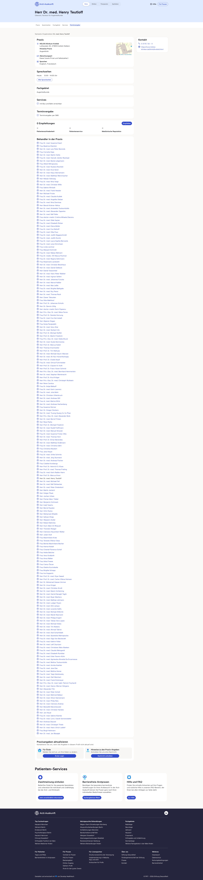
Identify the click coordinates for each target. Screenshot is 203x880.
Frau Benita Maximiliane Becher (52, 544)
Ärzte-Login (59, 756)
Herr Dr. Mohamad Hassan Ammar (53, 582)
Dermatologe (129, 841)
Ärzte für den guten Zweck (72, 868)
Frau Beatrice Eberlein (48, 146)
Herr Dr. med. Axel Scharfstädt (51, 633)
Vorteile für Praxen (69, 855)
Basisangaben (68, 860)
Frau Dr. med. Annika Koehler (51, 665)
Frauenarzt (129, 835)
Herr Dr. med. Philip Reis (49, 701)
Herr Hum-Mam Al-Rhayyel (50, 526)
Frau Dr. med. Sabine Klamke (51, 716)
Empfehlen (127, 123)
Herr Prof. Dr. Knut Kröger (49, 377)
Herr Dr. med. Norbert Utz (50, 330)
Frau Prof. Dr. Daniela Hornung (51, 315)
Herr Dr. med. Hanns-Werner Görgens (54, 686)
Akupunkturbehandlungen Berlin (91, 827)
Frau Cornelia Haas (47, 152)
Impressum (156, 855)
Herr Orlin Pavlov (46, 511)
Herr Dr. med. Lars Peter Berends (52, 149)
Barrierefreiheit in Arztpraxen (45, 857)
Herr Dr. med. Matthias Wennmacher (54, 176)
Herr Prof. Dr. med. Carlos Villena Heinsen (56, 579)
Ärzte (86, 4)
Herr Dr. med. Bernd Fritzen (50, 419)
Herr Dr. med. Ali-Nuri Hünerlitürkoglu (54, 357)
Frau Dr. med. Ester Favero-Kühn (52, 656)
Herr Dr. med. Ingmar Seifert (50, 277)
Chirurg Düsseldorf (41, 838)
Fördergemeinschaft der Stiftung (133, 857)
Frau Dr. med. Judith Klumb (50, 238)
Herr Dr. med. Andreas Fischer (51, 461)
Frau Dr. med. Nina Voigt (49, 182)
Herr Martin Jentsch (47, 490)
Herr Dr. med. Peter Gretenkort (51, 487)
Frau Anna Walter (46, 558)
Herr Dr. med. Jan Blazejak (50, 733)
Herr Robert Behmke (48, 523)
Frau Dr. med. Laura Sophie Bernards (54, 241)
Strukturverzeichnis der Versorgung (101, 855)
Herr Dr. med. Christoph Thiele (51, 725)
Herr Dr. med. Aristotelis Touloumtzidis (54, 208)
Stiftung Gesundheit (129, 855)
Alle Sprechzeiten (44, 80)
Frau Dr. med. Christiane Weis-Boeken (54, 647)
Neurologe (129, 827)
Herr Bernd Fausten (47, 508)
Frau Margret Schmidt (48, 250)
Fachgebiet (56, 25)
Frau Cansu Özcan (47, 564)
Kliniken (94, 4)
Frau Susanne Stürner (48, 407)
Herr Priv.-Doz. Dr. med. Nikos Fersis (54, 312)
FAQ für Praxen (68, 857)
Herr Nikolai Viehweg (48, 179)
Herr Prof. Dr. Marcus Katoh (50, 345)
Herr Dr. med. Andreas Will (50, 398)
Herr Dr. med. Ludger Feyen (50, 603)
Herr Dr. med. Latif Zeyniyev (50, 644)
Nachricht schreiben (105, 756)
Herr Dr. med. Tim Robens (50, 627)
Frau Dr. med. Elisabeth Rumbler (52, 653)
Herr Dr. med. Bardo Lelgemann (52, 161)
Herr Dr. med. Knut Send (49, 170)
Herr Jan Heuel (45, 713)
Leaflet (121, 54)
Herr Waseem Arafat (47, 520)
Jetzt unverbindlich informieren (51, 798)
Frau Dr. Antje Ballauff (48, 386)
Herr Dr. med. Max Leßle (49, 285)
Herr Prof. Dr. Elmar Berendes (51, 440)
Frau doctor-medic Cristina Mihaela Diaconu (57, 217)
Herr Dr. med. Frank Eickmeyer (52, 680)
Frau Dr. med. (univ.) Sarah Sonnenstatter (55, 719)
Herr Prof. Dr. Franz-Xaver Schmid (53, 369)
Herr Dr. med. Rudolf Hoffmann (52, 428)
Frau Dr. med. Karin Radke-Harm (52, 472)
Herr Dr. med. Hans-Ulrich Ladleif (52, 728)
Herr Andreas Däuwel (48, 722)
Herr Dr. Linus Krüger (48, 585)
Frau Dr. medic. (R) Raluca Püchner (53, 256)
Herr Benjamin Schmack (49, 502)
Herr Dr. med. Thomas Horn (50, 437)
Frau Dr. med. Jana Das (48, 668)
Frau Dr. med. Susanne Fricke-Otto (53, 434)
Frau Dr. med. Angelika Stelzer (51, 199)
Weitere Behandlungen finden (90, 844)
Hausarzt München (41, 824)
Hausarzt (128, 833)
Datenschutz (156, 857)
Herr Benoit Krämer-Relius (50, 205)
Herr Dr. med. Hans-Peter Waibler (53, 274)
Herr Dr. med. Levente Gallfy (51, 609)
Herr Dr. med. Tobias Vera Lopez (52, 621)
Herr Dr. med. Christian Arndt (51, 588)
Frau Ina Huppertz (46, 573)
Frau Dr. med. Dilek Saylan (50, 220)
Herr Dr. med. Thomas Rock (50, 294)
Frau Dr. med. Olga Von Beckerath (53, 639)
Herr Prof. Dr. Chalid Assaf (50, 360)
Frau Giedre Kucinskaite (49, 567)
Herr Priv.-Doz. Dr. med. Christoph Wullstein (57, 380)
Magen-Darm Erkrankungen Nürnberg (93, 824)
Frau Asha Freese (46, 561)
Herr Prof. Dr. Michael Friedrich (52, 425)
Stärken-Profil (67, 866)
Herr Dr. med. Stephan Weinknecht (53, 374)
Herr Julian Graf (46, 535)
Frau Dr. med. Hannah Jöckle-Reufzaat (54, 158)
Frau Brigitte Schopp (48, 570)
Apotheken (115, 4)
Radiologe (128, 824)
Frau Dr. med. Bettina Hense (50, 671)
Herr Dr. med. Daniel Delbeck (51, 268)
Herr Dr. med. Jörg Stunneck (51, 458)
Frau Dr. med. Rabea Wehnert (51, 253)
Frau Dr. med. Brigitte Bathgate (52, 288)
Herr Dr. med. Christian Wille (51, 185)
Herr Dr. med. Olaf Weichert (50, 677)
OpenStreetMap (128, 54)
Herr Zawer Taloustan (48, 297)
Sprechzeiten (46, 25)
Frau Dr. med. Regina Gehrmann (52, 259)
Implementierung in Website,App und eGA (99, 859)
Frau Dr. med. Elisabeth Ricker (51, 223)
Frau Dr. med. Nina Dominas (50, 202)
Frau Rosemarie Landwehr (50, 262)
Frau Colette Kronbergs (49, 464)
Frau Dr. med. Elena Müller (50, 226)
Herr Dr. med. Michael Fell (50, 481)
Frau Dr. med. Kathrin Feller (50, 642)
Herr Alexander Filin (47, 689)
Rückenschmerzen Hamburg (90, 841)
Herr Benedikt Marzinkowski (50, 707)
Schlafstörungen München (89, 830)
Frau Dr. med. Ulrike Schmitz (51, 455)
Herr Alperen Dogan (47, 321)
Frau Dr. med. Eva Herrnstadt (51, 318)
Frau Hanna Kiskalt (47, 547)
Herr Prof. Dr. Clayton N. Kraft (51, 366)
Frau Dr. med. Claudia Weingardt (52, 650)
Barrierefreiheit (157, 863)
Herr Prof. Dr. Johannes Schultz (52, 303)
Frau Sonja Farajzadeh (48, 324)
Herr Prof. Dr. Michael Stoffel (51, 333)
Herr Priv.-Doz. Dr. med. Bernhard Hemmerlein (58, 371)
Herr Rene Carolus (47, 383)
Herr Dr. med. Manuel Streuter (51, 431)
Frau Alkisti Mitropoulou (49, 164)
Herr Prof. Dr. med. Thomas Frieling (53, 469)
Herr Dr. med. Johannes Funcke (52, 280)
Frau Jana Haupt (46, 452)
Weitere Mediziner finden (43, 844)
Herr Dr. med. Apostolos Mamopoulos (54, 636)
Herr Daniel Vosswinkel (48, 271)
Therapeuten (104, 4)
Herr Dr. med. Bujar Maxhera (51, 597)
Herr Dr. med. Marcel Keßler (50, 283)
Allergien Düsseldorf (87, 835)
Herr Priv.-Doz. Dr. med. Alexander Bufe (55, 416)
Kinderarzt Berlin (41, 830)
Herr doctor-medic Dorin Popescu (53, 309)
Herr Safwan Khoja (47, 517)
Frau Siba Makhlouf (47, 300)
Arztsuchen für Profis (96, 862)
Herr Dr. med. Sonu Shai (49, 327)
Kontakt (124, 863)
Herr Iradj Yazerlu (46, 505)
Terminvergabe (75, 25)
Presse (124, 860)
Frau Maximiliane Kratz (48, 538)
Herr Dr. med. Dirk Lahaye (50, 606)
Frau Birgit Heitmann (48, 731)
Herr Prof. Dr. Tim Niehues (50, 351)
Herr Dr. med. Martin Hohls (50, 155)
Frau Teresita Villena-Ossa (50, 541)
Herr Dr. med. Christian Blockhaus (53, 265)
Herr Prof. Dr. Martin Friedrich (51, 336)
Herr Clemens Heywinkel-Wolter (52, 532)
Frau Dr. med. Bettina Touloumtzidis (53, 662)
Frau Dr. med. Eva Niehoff (49, 229)
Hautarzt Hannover (41, 835)
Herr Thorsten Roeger (48, 529)
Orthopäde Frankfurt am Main (45, 841)
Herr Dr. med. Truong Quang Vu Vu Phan (55, 413)
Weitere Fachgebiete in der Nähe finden (139, 844)
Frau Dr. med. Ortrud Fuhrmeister (52, 363)
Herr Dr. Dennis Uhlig (48, 306)
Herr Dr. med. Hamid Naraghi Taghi (53, 594)
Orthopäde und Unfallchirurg (135, 838)
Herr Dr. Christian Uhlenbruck (51, 395)
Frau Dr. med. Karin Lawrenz (50, 389)
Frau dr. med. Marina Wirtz (50, 401)
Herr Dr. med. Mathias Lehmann (52, 600)
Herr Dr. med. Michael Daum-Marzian (54, 354)
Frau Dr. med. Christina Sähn (51, 446)
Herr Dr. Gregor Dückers (49, 410)
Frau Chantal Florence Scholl (51, 550)
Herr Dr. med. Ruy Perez (49, 291)
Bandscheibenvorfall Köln (89, 833)
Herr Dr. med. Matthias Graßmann (53, 443)
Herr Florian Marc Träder (49, 499)
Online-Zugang (68, 863)
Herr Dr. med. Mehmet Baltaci (51, 695)
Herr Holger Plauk (46, 493)
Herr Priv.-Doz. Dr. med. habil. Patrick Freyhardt (58, 683)
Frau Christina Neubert (48, 449)
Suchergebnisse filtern (92, 798)
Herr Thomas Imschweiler (49, 348)
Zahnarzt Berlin (40, 827)
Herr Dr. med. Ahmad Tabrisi (51, 630)
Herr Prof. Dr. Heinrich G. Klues (51, 466)
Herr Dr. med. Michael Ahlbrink (51, 612)
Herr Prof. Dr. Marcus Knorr (50, 475)
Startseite (38, 34)
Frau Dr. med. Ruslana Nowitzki (51, 167)
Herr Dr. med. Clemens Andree (52, 704)
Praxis (38, 25)
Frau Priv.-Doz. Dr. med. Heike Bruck (54, 339)
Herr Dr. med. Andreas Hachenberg (53, 404)
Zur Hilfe (131, 798)
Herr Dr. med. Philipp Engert (50, 618)
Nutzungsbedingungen (160, 860)
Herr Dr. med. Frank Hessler (50, 191)
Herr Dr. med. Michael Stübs (50, 624)
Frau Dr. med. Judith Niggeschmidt (53, 235)
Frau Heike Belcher (47, 552)
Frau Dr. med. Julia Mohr (49, 392)
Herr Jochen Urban (47, 496)
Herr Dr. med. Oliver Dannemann (52, 698)
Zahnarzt (128, 830)
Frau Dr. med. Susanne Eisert (51, 143)
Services (65, 25)
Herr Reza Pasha (46, 422)
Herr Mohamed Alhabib (48, 514)
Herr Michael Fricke (47, 193)
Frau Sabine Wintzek (47, 188)
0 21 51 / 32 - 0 (147, 44)
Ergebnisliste (47, 34)
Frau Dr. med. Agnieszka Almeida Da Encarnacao (58, 659)
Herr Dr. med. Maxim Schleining (52, 591)
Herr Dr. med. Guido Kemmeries (52, 342)
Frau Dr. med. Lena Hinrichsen (51, 244)
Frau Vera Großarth (47, 555)
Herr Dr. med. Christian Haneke (52, 710)
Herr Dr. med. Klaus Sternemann (52, 173)
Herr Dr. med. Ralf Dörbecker (51, 484)
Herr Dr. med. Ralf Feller (49, 214)
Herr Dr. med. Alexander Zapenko (52, 211)
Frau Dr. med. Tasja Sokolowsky (52, 674)
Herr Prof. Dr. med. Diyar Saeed (52, 576)
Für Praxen (163, 4)
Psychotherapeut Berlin (43, 833)
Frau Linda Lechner (47, 247)
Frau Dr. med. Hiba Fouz (49, 232)
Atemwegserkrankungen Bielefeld (92, 838)
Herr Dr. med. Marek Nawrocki (51, 615)
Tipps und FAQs (40, 855)
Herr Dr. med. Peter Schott (50, 692)
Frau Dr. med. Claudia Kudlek (51, 196)
